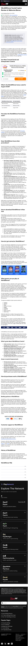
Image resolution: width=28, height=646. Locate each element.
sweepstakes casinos (22, 54)
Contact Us (23, 634)
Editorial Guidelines (19, 635)
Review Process (18, 639)
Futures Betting (5, 628)
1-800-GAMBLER (15, 606)
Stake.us (3, 443)
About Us (17, 634)
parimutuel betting (10, 42)
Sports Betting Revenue (7, 613)
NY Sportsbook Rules (6, 629)
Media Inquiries (18, 636)
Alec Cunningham (13, 15)
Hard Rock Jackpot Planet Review (8, 70)
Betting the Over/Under (7, 626)
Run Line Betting (5, 624)
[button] (26, 4)
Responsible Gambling (20, 637)
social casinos (19, 41)
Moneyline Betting (6, 623)
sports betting (13, 41)
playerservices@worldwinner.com (8, 439)
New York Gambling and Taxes (9, 616)
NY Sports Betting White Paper (9, 615)
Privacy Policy (18, 640)
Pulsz (8, 443)
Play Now (20, 78)
